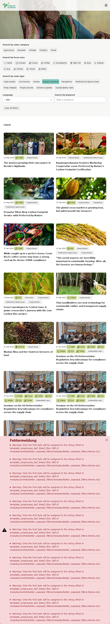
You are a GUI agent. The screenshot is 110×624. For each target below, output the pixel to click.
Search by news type (13, 76)
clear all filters (11, 108)
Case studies (9, 81)
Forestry (43, 50)
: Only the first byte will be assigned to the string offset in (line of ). (55, 448)
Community (24, 81)
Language (8, 95)
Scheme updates (44, 87)
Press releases (10, 87)
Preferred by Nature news (87, 81)
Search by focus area (14, 57)
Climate (32, 50)
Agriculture (9, 50)
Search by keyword (65, 95)
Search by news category (16, 45)
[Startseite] (11, 5)
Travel (53, 50)
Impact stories (49, 81)
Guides (36, 81)
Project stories (26, 87)
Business (21, 50)
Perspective (67, 81)
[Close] (106, 440)
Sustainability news (64, 87)
